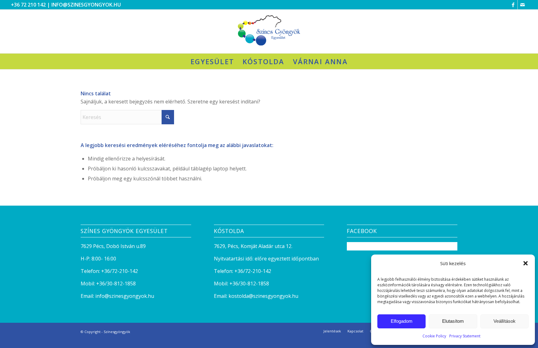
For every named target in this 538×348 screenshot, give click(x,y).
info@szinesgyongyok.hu (86, 4)
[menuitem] (212, 61)
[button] (525, 263)
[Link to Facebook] (512, 4)
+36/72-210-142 (119, 271)
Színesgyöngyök (117, 331)
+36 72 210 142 (28, 4)
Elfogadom (402, 321)
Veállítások (504, 321)
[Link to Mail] (522, 4)
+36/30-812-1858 (116, 283)
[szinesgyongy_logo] (269, 31)
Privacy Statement (464, 336)
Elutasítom (453, 321)
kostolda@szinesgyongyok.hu (263, 296)
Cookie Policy (434, 336)
